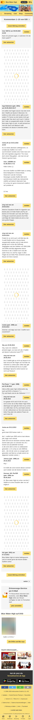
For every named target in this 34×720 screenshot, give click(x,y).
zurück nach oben (16, 710)
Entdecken (9, 718)
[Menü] (30, 2)
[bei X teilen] (12, 687)
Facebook (25, 706)
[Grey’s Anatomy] (24, 656)
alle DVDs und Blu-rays (16, 641)
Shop (21, 13)
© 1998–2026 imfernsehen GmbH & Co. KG (16, 691)
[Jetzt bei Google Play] (9, 681)
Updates (5, 695)
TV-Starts (23, 718)
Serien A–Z (9, 699)
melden (26, 32)
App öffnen (24, 2)
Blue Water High (11, 2)
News (3, 718)
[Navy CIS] (8, 665)
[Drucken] (27, 687)
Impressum (24, 699)
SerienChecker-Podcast (16, 695)
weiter (26, 581)
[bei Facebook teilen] (4, 687)
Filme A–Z (16, 699)
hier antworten (9, 42)
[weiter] (29, 19)
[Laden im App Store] (24, 681)
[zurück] (1, 14)
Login (29, 718)
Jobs (29, 702)
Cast (15, 13)
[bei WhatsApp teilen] (20, 687)
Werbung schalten (10, 706)
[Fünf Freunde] (8, 656)
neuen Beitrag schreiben (16, 26)
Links (18, 706)
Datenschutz (6, 702)
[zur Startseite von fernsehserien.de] (3, 2)
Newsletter (27, 695)
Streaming (16, 718)
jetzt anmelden (16, 606)
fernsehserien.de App (16, 676)
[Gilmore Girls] (24, 665)
